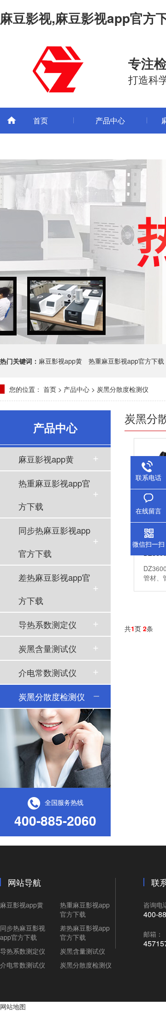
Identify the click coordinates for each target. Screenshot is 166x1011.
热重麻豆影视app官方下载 (126, 360)
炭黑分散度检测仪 (122, 389)
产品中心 (110, 120)
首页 (40, 120)
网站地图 (13, 1006)
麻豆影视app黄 (60, 360)
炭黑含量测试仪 (47, 648)
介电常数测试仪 (47, 672)
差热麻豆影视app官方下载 (54, 588)
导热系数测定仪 (47, 624)
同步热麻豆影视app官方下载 (54, 541)
